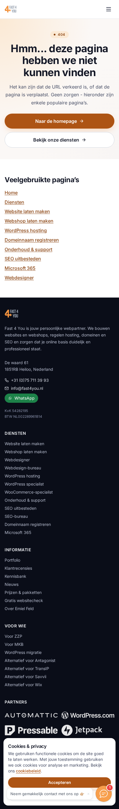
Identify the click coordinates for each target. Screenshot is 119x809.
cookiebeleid (28, 770)
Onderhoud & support (28, 249)
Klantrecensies (18, 568)
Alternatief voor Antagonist (30, 660)
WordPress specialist (24, 483)
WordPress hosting (26, 230)
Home (11, 192)
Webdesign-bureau (23, 467)
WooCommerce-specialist (29, 492)
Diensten (14, 202)
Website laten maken (27, 211)
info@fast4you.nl (27, 388)
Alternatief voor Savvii (25, 676)
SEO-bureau (16, 516)
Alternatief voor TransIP (27, 668)
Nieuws (11, 584)
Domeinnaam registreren (32, 240)
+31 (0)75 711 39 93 (30, 380)
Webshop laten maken (29, 221)
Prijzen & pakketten (23, 592)
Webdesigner (19, 278)
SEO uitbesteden (23, 258)
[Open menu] (108, 9)
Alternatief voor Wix (23, 684)
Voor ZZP (13, 636)
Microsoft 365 (20, 268)
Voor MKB (14, 644)
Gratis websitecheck (24, 600)
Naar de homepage (56, 121)
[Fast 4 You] (10, 9)
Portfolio (12, 560)
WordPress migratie (23, 652)
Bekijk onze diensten (56, 140)
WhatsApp (24, 398)
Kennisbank (15, 576)
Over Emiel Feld (19, 608)
